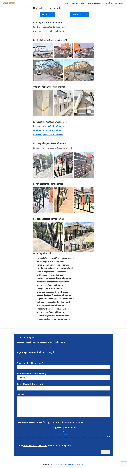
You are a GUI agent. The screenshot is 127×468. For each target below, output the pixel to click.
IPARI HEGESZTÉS (47, 14)
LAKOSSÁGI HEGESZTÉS (80, 14)
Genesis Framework (68, 464)
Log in (82, 464)
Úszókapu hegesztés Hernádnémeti (49, 126)
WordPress (77, 464)
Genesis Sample (57, 464)
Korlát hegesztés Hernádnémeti (47, 130)
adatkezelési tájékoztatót (35, 445)
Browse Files (63, 434)
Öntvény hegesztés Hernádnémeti (48, 31)
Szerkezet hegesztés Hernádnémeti (49, 26)
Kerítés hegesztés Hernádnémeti (48, 134)
